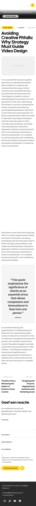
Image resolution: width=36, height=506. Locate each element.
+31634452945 (7, 495)
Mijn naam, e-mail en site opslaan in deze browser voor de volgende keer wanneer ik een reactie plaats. (17, 460)
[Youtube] (14, 501)
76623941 (21, 27)
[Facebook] (20, 501)
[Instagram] (4, 501)
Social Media (7, 27)
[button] (10, 16)
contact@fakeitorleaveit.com (12, 493)
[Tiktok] (9, 501)
